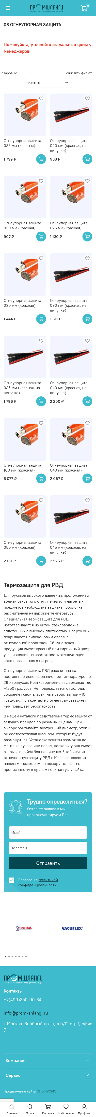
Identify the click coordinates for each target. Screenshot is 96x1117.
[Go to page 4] (15, 956)
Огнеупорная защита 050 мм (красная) (22, 545)
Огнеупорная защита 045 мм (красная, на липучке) (68, 547)
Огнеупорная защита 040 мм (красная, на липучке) (68, 387)
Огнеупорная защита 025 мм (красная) (68, 225)
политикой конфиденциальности (38, 882)
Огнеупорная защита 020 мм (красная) (22, 225)
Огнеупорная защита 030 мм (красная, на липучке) (68, 305)
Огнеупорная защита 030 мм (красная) (22, 303)
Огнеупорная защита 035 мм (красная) (22, 143)
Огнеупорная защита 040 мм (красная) (68, 468)
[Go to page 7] (26, 956)
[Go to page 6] (22, 956)
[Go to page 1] (5, 956)
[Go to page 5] (19, 956)
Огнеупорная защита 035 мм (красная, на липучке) (22, 387)
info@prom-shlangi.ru (26, 1013)
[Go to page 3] (12, 956)
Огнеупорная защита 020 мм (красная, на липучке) (68, 145)
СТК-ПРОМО (46, 1091)
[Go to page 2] (9, 956)
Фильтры (34, 82)
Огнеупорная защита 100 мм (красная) (22, 468)
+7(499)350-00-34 (22, 999)
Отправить (48, 863)
